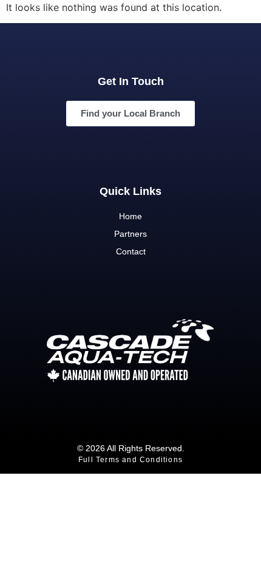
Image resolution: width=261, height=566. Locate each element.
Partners (130, 234)
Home (130, 216)
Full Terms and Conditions (130, 459)
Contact (131, 251)
